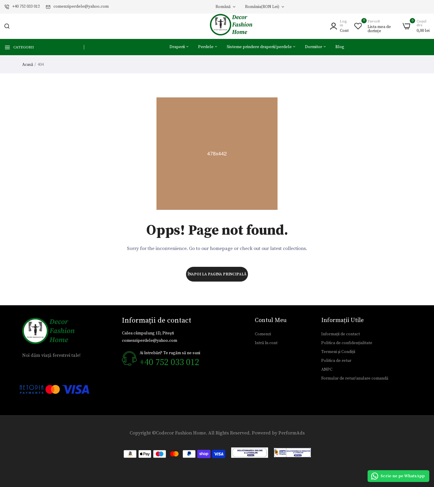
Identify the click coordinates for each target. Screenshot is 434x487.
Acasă (27, 64)
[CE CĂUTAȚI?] (6, 26)
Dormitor (314, 47)
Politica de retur (336, 360)
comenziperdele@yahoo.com (81, 6)
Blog (339, 47)
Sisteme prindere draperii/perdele (260, 47)
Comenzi (263, 334)
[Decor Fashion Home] (235, 26)
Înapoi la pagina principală (217, 274)
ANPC (326, 369)
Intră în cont (266, 343)
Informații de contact (340, 334)
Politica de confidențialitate (346, 343)
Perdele (206, 47)
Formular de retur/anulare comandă (354, 378)
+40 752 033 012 (26, 6)
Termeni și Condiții (338, 351)
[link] (422, 444)
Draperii (177, 47)
